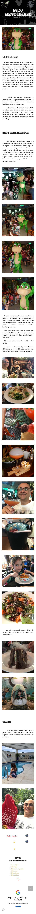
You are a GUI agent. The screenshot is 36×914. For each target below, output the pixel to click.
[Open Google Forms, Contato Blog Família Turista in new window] (30, 888)
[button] (2, 2)
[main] (18, 12)
